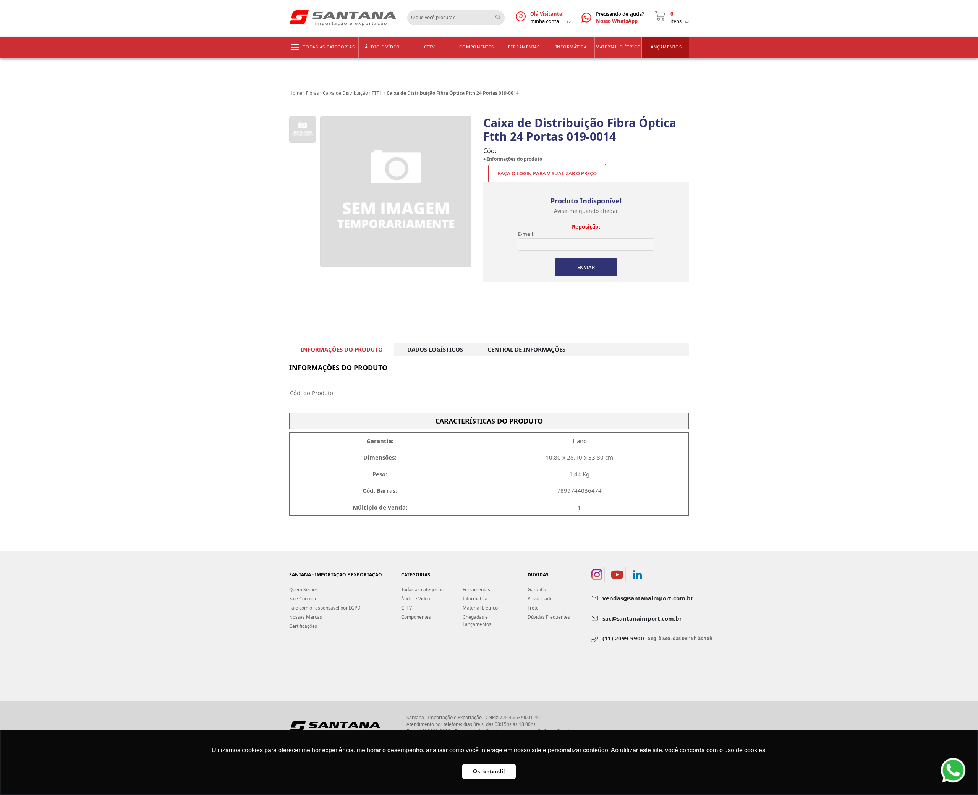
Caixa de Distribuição (345, 93)
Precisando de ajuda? (620, 17)
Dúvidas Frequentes (549, 617)
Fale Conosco (303, 598)
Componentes (476, 47)
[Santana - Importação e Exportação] (342, 17)
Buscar (501, 14)
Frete (533, 608)
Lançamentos (665, 47)
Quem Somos (303, 589)
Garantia (537, 589)
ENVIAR (586, 267)
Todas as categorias (329, 47)
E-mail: (526, 234)
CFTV (429, 47)
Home (295, 93)
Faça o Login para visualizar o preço (547, 173)
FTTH (377, 93)
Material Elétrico (618, 47)
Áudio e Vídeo (382, 47)
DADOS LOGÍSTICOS (435, 349)
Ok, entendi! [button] (489, 771)
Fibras (312, 93)
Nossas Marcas (305, 617)
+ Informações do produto (512, 159)
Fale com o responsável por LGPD (325, 608)
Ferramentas (524, 47)
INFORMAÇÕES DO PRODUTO (342, 349)
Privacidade (540, 598)
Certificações (303, 626)
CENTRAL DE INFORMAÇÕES (526, 349)
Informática (571, 47)
